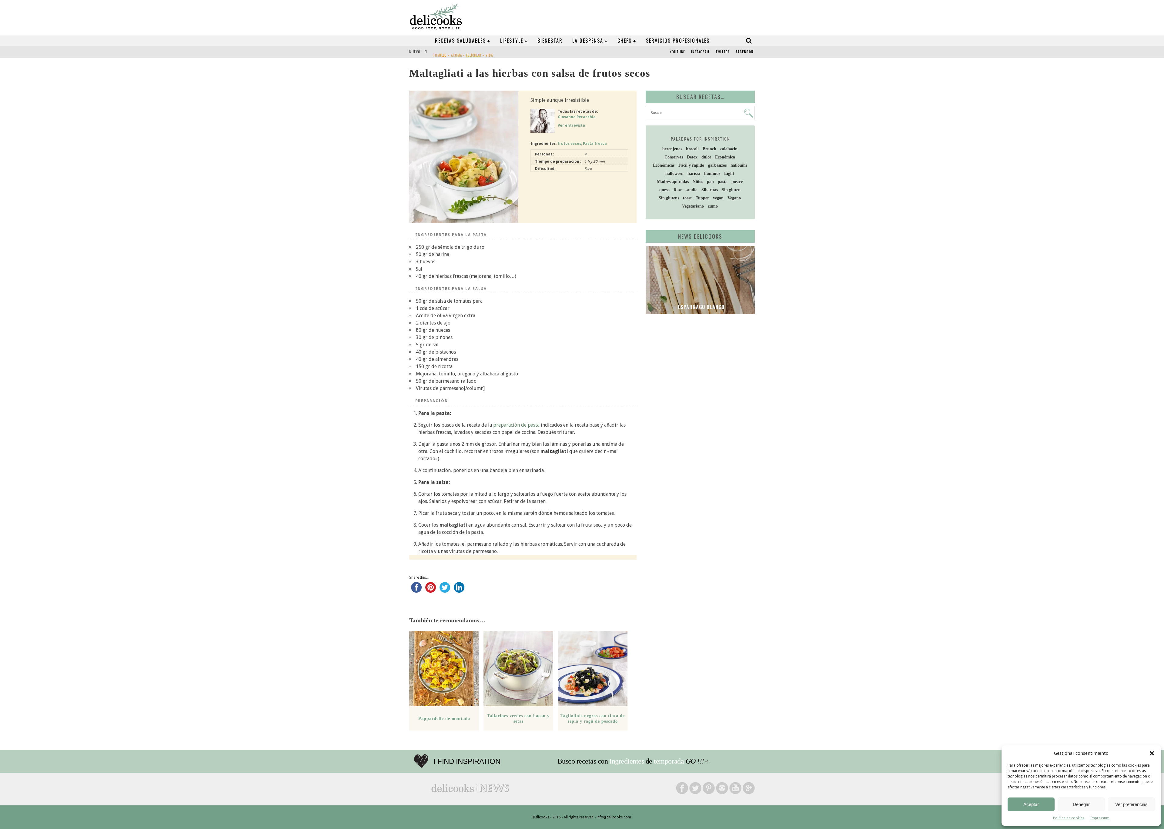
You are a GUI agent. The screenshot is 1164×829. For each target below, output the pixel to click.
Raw (678, 190)
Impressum (1099, 818)
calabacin (729, 149)
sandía (691, 190)
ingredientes (627, 761)
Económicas (663, 165)
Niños (698, 181)
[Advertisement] (699, 365)
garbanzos (717, 165)
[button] (1152, 753)
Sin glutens (669, 198)
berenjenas (672, 149)
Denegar (1081, 804)
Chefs (624, 40)
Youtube (677, 51)
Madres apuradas (673, 181)
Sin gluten (731, 190)
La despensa (587, 40)
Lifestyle (511, 40)
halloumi (739, 165)
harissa (693, 173)
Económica (725, 157)
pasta (723, 181)
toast (687, 198)
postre (737, 181)
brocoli (692, 149)
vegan (718, 198)
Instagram (700, 51)
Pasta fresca (595, 143)
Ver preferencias (1131, 804)
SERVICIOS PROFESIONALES (678, 40)
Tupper (702, 198)
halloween (674, 173)
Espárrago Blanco (700, 307)
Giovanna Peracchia (577, 117)
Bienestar (550, 40)
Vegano (734, 198)
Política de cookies (1068, 818)
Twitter (722, 51)
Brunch (709, 149)
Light (729, 173)
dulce (706, 157)
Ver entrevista (571, 125)
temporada (669, 761)
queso (664, 190)
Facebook (744, 51)
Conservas (673, 157)
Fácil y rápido (691, 165)
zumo (713, 206)
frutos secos (569, 143)
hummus (712, 173)
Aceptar (1031, 804)
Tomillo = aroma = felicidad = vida (463, 52)
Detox (692, 157)
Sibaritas (709, 190)
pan (710, 181)
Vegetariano (693, 206)
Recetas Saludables (460, 40)
